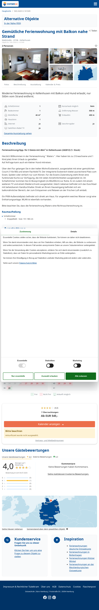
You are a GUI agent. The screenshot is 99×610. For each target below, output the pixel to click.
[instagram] (49, 597)
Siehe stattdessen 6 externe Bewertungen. (68, 474)
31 (9, 388)
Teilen (94, 30)
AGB (54, 586)
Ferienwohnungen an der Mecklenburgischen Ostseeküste (81, 567)
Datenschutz (65, 586)
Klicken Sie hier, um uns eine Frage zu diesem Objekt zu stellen (28, 553)
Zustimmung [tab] (25, 231)
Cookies (77, 586)
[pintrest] (54, 597)
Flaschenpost (89, 586)
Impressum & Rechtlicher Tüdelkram (21, 586)
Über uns (45, 586)
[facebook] (45, 597)
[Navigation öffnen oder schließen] (95, 4)
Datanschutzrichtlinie (28, 263)
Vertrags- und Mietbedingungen (49, 440)
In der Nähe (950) (12, 23)
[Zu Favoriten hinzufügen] (96, 45)
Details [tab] (74, 231)
